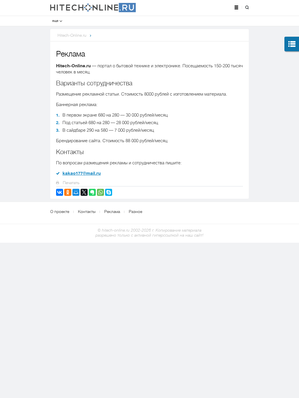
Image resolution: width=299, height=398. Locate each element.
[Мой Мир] (75, 192)
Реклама (112, 211)
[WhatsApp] (100, 192)
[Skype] (108, 192)
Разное (135, 211)
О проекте (59, 211)
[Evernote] (92, 192)
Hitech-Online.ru (72, 35)
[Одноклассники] (67, 192)
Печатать (70, 182)
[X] (84, 192)
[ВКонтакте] (59, 192)
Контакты (86, 211)
